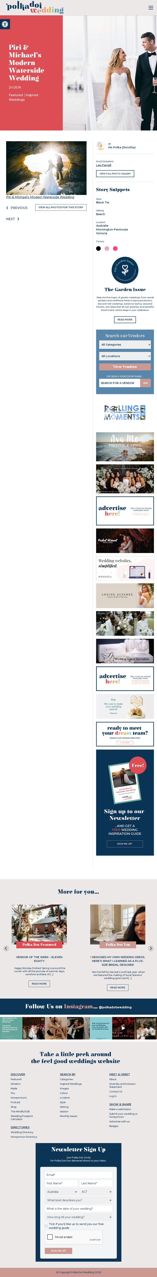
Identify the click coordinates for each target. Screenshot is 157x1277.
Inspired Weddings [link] (71, 1083)
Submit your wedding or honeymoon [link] (123, 1115)
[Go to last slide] (6, 948)
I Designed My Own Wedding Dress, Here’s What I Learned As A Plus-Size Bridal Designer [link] (118, 961)
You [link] (13, 1093)
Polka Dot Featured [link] (39, 945)
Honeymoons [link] (19, 1097)
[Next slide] (151, 948)
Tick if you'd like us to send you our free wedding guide (76, 1226)
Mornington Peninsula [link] (112, 229)
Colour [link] (64, 1093)
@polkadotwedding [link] (115, 1007)
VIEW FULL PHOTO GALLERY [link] (115, 173)
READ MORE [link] (125, 319)
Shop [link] (13, 1106)
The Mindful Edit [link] (20, 1111)
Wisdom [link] (16, 1083)
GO (145, 383)
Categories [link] (66, 1079)
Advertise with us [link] (119, 1121)
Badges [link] (113, 1126)
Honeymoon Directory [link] (24, 1136)
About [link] (112, 1079)
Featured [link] (16, 95)
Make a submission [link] (120, 1109)
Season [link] (64, 1111)
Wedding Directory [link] (22, 1132)
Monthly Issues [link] (68, 1116)
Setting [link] (64, 1106)
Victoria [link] (101, 233)
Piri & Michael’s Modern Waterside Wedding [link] (40, 197)
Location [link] (65, 1097)
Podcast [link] (15, 1102)
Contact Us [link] (115, 1091)
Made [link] (14, 1088)
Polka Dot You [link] (118, 945)
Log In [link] (113, 1096)
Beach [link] (100, 214)
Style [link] (63, 1102)
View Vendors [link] (125, 367)
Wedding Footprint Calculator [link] (22, 1118)
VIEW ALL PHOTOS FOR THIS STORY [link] (60, 207)
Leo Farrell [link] (103, 165)
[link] (5, 24)
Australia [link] (102, 225)
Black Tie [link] (102, 202)
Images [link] (64, 1088)
